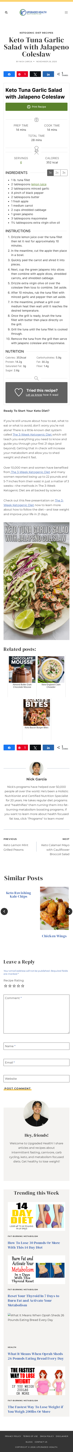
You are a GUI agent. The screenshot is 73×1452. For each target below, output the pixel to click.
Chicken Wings (54, 935)
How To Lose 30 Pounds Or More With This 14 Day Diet (34, 1245)
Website (11, 1078)
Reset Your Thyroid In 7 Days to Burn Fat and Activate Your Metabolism (33, 1300)
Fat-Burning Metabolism (23, 1236)
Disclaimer (62, 1436)
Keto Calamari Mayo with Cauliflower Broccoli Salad (55, 847)
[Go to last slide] (4, 911)
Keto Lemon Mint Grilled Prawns (16, 844)
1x (50, 172)
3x (64, 172)
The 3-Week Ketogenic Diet (32, 434)
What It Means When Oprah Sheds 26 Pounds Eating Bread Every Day (36, 1356)
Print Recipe (38, 106)
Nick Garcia (25, 61)
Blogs (29, 1442)
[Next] (68, 911)
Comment (13, 998)
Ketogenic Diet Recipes (36, 32)
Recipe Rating (14, 980)
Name (10, 1046)
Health (12, 1347)
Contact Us (41, 1442)
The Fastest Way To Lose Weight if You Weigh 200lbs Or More (35, 1409)
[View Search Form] (6, 12)
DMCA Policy (47, 1436)
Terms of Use (30, 1436)
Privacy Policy (13, 1436)
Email (10, 1062)
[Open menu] (66, 12)
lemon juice (38, 184)
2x (57, 172)
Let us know (34, 394)
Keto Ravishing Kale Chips (18, 894)
